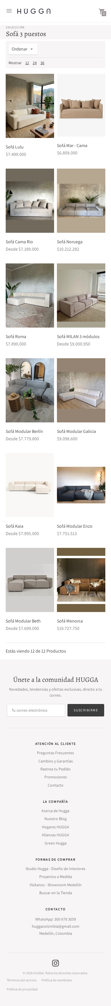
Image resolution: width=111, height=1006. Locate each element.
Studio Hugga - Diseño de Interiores (55, 868)
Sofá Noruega (70, 242)
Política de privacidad (22, 989)
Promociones (55, 776)
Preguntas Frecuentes (55, 752)
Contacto (55, 785)
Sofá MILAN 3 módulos (78, 336)
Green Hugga (56, 843)
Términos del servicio (21, 980)
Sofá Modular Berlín (24, 431)
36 (42, 62)
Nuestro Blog (55, 818)
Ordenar (19, 49)
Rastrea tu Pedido (55, 769)
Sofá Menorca (70, 621)
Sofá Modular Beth (23, 621)
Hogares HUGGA (55, 826)
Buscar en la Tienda (55, 892)
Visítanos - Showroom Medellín (56, 884)
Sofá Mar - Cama (72, 145)
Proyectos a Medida (55, 876)
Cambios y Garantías (55, 761)
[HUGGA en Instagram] (55, 963)
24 (35, 62)
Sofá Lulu (15, 147)
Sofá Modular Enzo (74, 526)
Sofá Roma (16, 336)
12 (27, 62)
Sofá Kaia (14, 526)
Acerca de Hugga (55, 810)
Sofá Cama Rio (19, 242)
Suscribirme (86, 710)
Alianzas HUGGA (55, 834)
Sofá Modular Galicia (76, 431)
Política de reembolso (57, 980)
